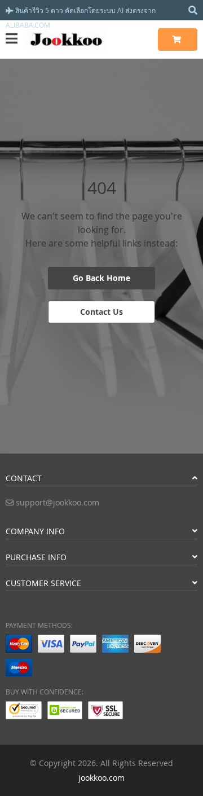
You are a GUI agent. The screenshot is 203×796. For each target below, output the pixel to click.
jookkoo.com (101, 777)
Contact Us (101, 311)
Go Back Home (101, 277)
